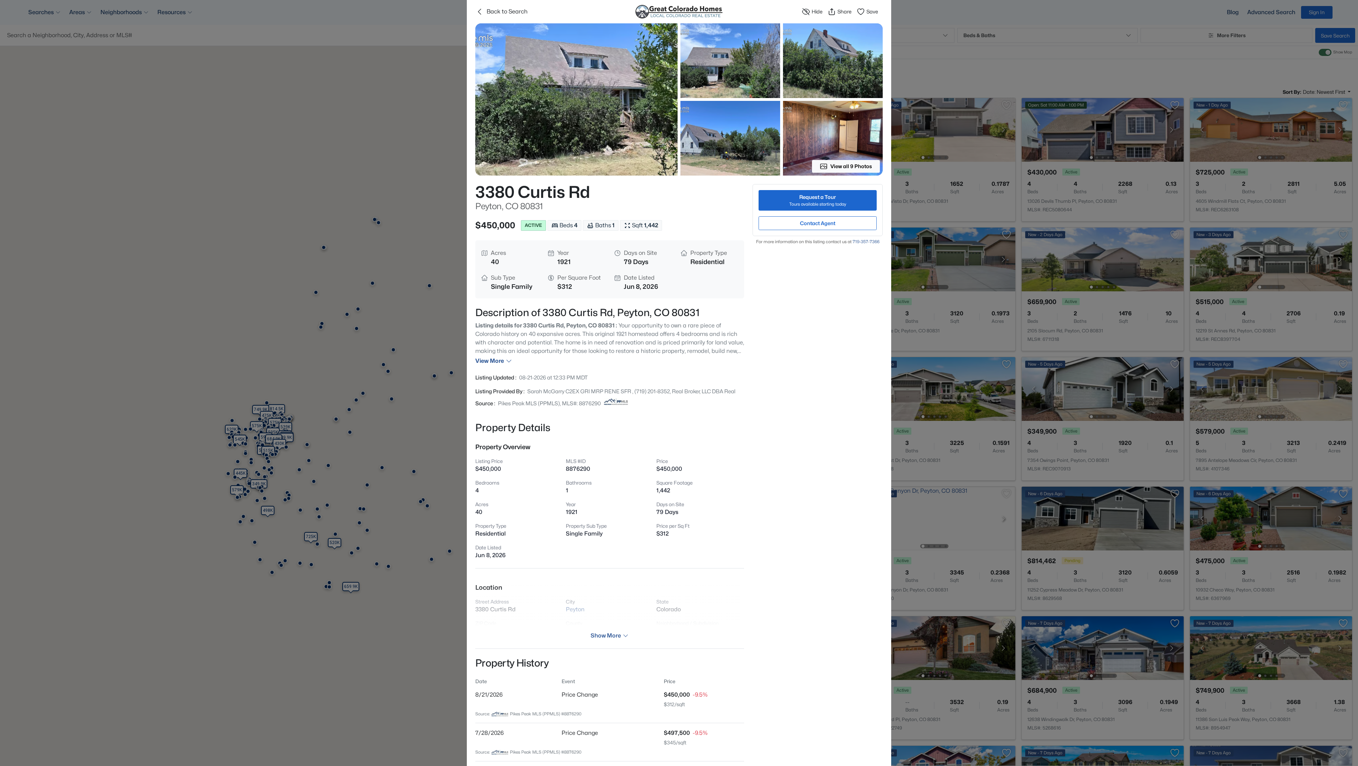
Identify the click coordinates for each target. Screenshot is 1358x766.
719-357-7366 (866, 241)
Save (872, 11)
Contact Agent (817, 223)
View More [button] (489, 361)
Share (844, 11)
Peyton (575, 609)
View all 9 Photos (851, 166)
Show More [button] (606, 635)
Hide (817, 11)
